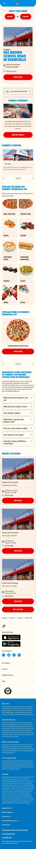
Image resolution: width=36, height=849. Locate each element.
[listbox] (18, 162)
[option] (18, 162)
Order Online (18, 77)
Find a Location (18, 609)
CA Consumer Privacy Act (8, 834)
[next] (33, 178)
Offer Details (8, 164)
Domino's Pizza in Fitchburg (10, 583)
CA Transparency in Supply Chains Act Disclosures (15, 830)
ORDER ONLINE (18, 351)
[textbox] (18, 386)
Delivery (10, 16)
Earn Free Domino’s (18, 135)
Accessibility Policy (7, 837)
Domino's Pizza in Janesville (10, 482)
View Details (18, 500)
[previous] (3, 178)
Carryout (26, 16)
